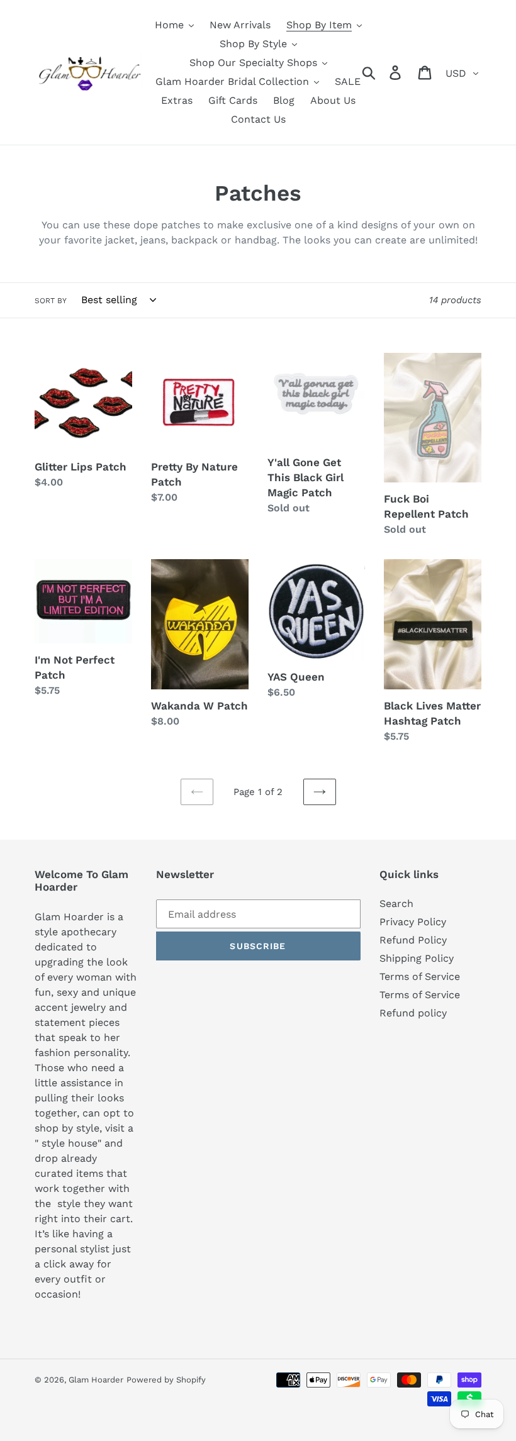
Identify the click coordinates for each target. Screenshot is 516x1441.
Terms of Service (419, 976)
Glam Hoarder (96, 1379)
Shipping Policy (416, 958)
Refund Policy (413, 940)
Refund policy (413, 1013)
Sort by (51, 300)
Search (396, 904)
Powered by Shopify (166, 1379)
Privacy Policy (412, 922)
